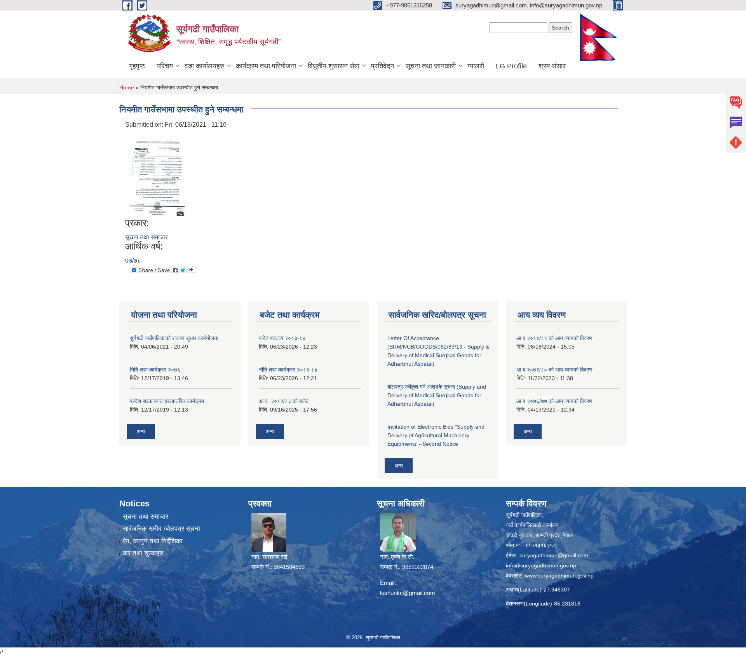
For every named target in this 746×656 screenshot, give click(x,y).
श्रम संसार (552, 66)
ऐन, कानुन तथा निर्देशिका (153, 541)
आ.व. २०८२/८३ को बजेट (284, 401)
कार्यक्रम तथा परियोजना (266, 66)
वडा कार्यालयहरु (204, 66)
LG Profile (511, 66)
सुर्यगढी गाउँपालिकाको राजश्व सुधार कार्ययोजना (174, 338)
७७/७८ (133, 260)
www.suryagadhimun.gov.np (559, 575)
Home (126, 87)
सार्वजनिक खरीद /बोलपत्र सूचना (161, 528)
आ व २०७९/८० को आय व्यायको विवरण (554, 369)
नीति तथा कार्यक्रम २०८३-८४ (288, 369)
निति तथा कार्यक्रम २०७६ (155, 369)
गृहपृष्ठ (137, 66)
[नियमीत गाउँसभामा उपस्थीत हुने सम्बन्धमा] (158, 173)
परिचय (165, 66)
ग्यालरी (475, 66)
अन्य (141, 431)
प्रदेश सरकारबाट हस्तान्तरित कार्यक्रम (167, 401)
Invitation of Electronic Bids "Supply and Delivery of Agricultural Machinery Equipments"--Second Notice (436, 435)
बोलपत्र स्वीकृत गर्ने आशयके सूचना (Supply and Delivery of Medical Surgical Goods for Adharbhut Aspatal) (436, 395)
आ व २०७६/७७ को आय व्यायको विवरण (554, 401)
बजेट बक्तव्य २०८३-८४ (282, 338)
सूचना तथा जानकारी (431, 66)
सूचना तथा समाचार (146, 237)
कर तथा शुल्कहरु (143, 553)
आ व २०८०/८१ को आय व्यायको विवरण (554, 338)
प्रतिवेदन (382, 66)
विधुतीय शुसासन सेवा (333, 66)
